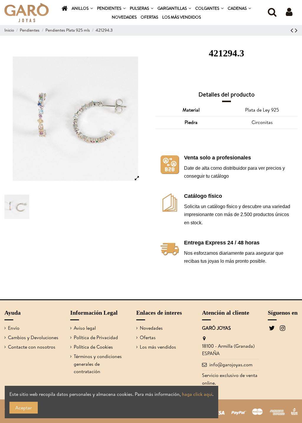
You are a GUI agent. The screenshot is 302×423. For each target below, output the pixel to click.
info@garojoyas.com (230, 364)
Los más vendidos (158, 347)
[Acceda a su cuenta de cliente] (289, 12)
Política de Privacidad (96, 337)
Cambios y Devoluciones (33, 337)
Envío (13, 328)
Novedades (151, 328)
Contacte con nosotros (31, 347)
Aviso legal (85, 328)
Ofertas (148, 337)
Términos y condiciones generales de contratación (98, 364)
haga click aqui (197, 394)
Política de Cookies (93, 347)
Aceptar (23, 407)
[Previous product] (292, 30)
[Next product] (296, 30)
